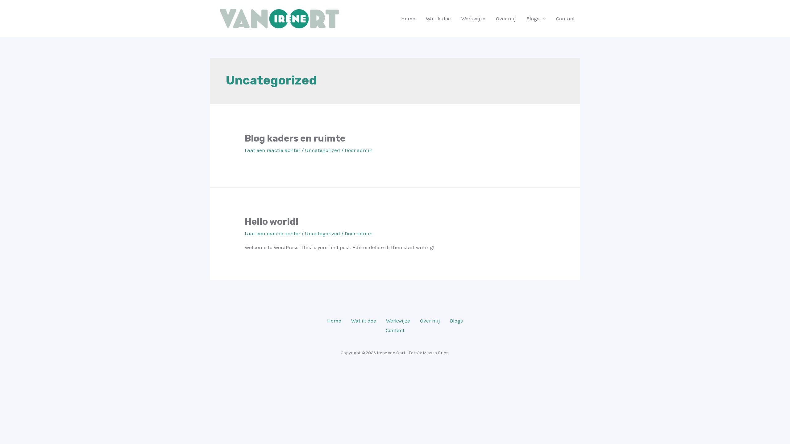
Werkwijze (473, 18)
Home (408, 18)
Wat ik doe (438, 18)
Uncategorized (322, 150)
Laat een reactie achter (272, 150)
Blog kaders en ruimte (295, 138)
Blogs (532, 18)
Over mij (506, 18)
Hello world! (271, 221)
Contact (565, 18)
